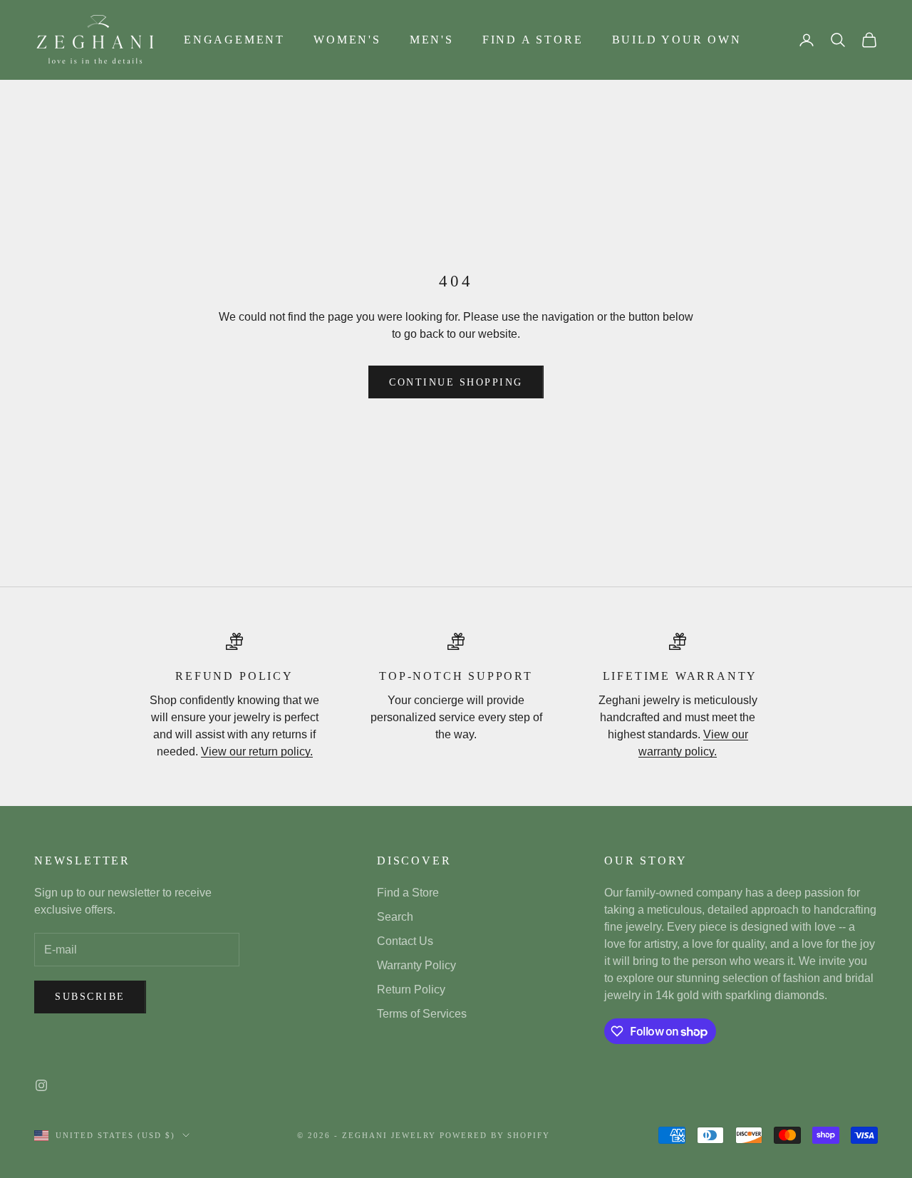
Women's (347, 39)
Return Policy (411, 989)
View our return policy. (257, 751)
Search (395, 917)
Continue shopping (456, 382)
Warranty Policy (416, 965)
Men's (432, 39)
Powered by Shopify (495, 1135)
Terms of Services (422, 1014)
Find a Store (533, 39)
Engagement (234, 39)
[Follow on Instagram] (41, 1085)
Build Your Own (677, 39)
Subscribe (90, 996)
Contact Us (405, 941)
